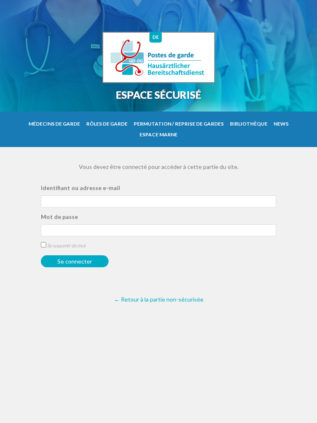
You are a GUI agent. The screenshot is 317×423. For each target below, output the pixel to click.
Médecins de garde (54, 124)
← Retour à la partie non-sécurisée (158, 299)
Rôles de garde (107, 124)
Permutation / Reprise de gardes (179, 124)
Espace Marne (158, 134)
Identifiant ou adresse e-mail (80, 187)
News (281, 124)
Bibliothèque (248, 124)
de (155, 37)
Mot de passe (59, 216)
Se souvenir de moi (65, 245)
